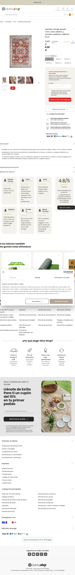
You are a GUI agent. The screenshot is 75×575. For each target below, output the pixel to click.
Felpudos (22, 310)
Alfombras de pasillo (45, 500)
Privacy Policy (7, 480)
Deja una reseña (64, 207)
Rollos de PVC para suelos (7, 311)
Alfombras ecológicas (65, 325)
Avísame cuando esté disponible (60, 100)
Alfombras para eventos (47, 494)
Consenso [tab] (13, 277)
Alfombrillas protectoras (9, 330)
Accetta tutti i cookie (61, 301)
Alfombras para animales (24, 326)
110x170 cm (49, 63)
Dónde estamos (7, 471)
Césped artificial (6, 325)
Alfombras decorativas (8, 320)
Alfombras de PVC (8, 511)
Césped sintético (8, 497)
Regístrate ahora (17, 419)
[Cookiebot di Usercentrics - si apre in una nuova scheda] (65, 272)
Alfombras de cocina (45, 497)
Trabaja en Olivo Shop (10, 477)
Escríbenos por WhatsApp (11, 457)
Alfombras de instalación (47, 315)
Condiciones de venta (9, 452)
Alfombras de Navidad (27, 320)
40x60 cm (49, 59)
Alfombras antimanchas (27, 315)
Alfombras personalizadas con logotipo (26, 332)
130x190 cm (58, 63)
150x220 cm (68, 63)
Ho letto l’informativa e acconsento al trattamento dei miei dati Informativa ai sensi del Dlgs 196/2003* (61, 93)
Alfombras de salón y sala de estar (14, 500)
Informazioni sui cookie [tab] (62, 277)
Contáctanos (6, 474)
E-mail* (51, 83)
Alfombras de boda (45, 325)
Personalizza (36, 301)
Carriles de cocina (44, 310)
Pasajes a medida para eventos (65, 321)
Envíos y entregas (8, 449)
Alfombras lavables (64, 315)
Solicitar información (58, 109)
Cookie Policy (6, 483)
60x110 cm (67, 59)
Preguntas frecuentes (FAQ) (12, 446)
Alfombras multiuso (64, 310)
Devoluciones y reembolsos (12, 455)
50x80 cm (58, 59)
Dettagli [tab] (37, 277)
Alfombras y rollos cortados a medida (7, 316)
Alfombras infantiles (45, 320)
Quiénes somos (7, 468)
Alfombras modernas (45, 503)
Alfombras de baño (9, 503)
